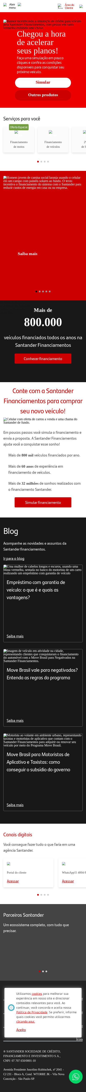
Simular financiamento (43, 502)
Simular (43, 82)
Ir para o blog (13, 558)
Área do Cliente (69, 6)
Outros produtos (43, 94)
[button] (15, 161)
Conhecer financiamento (43, 358)
